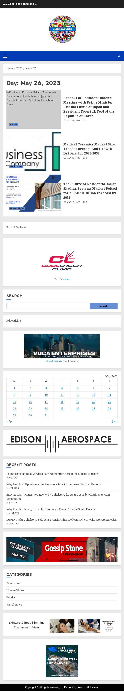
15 (14, 401)
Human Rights (17, 208)
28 (109, 408)
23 (30, 408)
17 (46, 401)
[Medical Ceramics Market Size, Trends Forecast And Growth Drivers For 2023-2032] (33, 151)
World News (16, 166)
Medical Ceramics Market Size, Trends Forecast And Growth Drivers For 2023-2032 (89, 148)
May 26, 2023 (73, 120)
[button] (5, 56)
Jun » (115, 421)
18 (62, 401)
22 (14, 408)
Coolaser (65, 279)
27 (93, 408)
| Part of (67, 687)
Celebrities (13, 583)
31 (46, 415)
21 (109, 401)
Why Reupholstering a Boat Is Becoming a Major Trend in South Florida (50, 509)
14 (109, 395)
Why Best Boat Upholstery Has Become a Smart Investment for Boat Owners (53, 484)
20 (93, 401)
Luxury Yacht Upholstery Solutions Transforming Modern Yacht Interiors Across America (61, 519)
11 (62, 395)
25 (62, 408)
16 (30, 401)
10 (46, 395)
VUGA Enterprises (54, 360)
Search (14, 295)
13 (93, 395)
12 (77, 395)
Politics (13, 124)
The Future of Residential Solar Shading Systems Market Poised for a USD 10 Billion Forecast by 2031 (90, 191)
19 (77, 401)
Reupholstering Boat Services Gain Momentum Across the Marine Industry (52, 474)
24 (46, 408)
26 (77, 408)
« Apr (9, 421)
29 (14, 415)
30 (30, 415)
